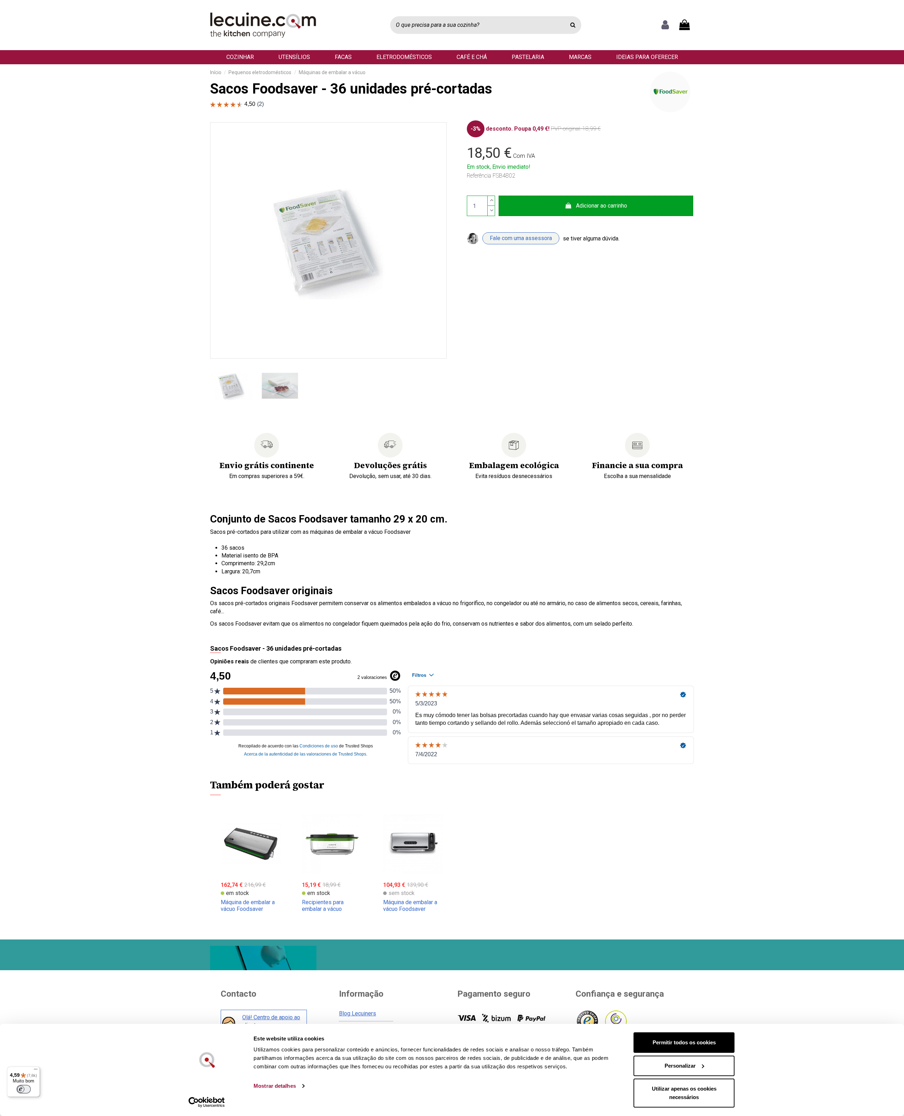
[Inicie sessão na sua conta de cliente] (665, 25)
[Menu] (35, 1071)
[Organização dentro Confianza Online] (615, 1021)
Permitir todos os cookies (684, 1042)
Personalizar (680, 1066)
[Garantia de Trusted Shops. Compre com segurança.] (587, 1021)
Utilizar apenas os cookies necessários (684, 1093)
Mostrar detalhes (275, 1086)
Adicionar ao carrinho (601, 205)
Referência (479, 175)
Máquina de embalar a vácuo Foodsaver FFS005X (248, 909)
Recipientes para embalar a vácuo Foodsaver (323, 909)
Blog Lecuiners (357, 1013)
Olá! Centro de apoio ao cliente (271, 1021)
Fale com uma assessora (521, 238)
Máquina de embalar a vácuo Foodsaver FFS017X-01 (410, 909)
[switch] (24, 1089)
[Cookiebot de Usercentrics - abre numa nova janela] (207, 1102)
